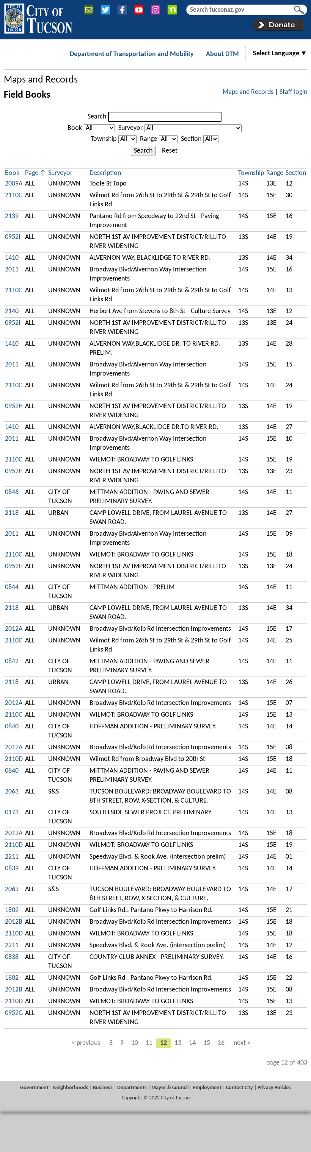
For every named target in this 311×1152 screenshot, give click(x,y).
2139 (12, 216)
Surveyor (130, 128)
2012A (13, 629)
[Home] (38, 17)
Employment (207, 1088)
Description (105, 173)
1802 (12, 910)
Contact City (239, 1088)
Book (75, 128)
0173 (12, 812)
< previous (86, 1043)
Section (191, 139)
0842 (12, 661)
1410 (12, 258)
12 (163, 1043)
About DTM (222, 54)
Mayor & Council (169, 1088)
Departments (132, 1088)
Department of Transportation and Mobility (132, 54)
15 (206, 1043)
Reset (169, 151)
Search (97, 117)
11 (149, 1043)
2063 (12, 792)
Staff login (293, 92)
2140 (12, 311)
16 (221, 1043)
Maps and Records (41, 80)
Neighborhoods (70, 1088)
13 (177, 1043)
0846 (12, 492)
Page (31, 173)
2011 (12, 270)
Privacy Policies (274, 1088)
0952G (14, 1013)
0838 (12, 957)
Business (103, 1088)
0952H (14, 406)
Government (34, 1088)
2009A (13, 184)
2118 (12, 513)
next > (242, 1043)
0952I (12, 237)
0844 (12, 587)
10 (134, 1043)
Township (103, 139)
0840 (12, 726)
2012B (13, 922)
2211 (12, 857)
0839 (12, 868)
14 (192, 1043)
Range (148, 139)
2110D (14, 759)
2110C (13, 195)
